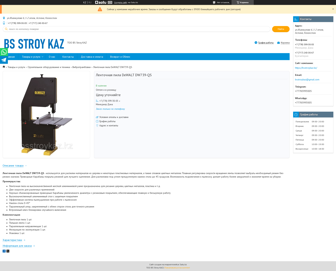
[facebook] (4, 251)
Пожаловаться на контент (177, 267)
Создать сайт (120, 2)
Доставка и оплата (92, 56)
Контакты (68, 56)
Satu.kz (183, 264)
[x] (7, 251)
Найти (281, 29)
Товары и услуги (31, 56)
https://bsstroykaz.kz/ (306, 67)
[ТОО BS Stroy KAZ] (33, 43)
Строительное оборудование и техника (49, 67)
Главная (10, 56)
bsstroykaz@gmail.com (307, 79)
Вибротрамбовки (81, 67)
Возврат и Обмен (120, 56)
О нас (52, 56)
